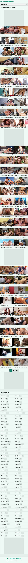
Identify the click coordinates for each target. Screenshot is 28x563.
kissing (5, 530)
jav (4, 518)
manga (18, 416)
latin (4, 535)
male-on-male (20, 413)
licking (18, 401)
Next (17, 370)
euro (4, 458)
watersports (19, 518)
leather (19, 398)
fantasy (5, 473)
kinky (4, 527)
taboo (18, 481)
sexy (18, 473)
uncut (18, 498)
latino (18, 396)
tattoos (19, 487)
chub (4, 436)
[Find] (26, 4)
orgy (18, 433)
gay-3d (5, 490)
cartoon (5, 424)
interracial (5, 510)
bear (4, 421)
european (5, 461)
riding (18, 464)
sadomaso (19, 467)
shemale (19, 478)
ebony (4, 453)
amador (5, 401)
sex (18, 470)
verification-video (21, 507)
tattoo (19, 484)
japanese (5, 515)
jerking (4, 521)
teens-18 (19, 490)
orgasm (18, 430)
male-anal (19, 410)
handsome (5, 501)
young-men (20, 535)
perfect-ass (19, 444)
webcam (19, 521)
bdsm (4, 418)
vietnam (19, 510)
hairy (4, 495)
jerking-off (5, 524)
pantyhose (19, 438)
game (4, 481)
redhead (19, 461)
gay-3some (6, 493)
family (4, 470)
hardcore (5, 504)
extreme (5, 464)
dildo (4, 450)
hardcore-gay (6, 507)
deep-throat (6, 441)
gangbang (5, 484)
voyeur (19, 515)
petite (18, 447)
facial (4, 467)
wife (18, 524)
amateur (5, 404)
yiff (18, 530)
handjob (5, 498)
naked (18, 421)
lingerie (19, 404)
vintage (19, 513)
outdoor (19, 436)
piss (18, 450)
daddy (5, 438)
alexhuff (5, 398)
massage (19, 418)
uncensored (19, 495)
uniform (19, 504)
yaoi (18, 527)
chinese (5, 433)
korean (4, 533)
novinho (19, 424)
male (18, 407)
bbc (4, 416)
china (4, 430)
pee (18, 441)
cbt (4, 427)
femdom (5, 478)
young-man (20, 533)
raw (18, 453)
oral (18, 427)
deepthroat (6, 444)
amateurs (5, 407)
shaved (18, 475)
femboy (5, 475)
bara (4, 410)
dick (4, 447)
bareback (5, 413)
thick (18, 493)
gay (4, 487)
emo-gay (5, 456)
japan (4, 513)
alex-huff (5, 396)
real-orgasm (20, 456)
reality (18, 458)
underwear (19, 501)
